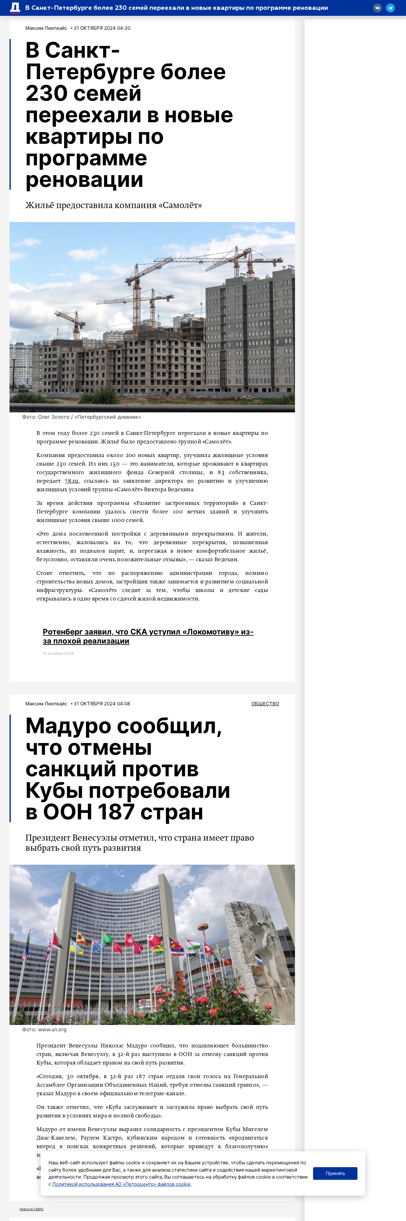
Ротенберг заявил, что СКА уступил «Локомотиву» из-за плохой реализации (148, 636)
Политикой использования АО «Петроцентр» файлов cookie (121, 1184)
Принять (335, 1173)
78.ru (71, 481)
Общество (265, 704)
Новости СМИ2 (31, 1209)
